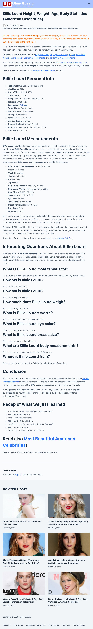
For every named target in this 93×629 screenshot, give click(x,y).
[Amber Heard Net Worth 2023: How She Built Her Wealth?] (24, 506)
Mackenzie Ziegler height (43, 70)
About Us (6, 625)
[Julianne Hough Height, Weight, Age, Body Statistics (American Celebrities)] (69, 506)
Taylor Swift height (61, 54)
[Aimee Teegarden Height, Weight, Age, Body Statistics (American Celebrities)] (24, 544)
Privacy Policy (79, 625)
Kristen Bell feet (65, 238)
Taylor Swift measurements (62, 58)
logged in (19, 474)
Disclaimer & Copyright (36, 625)
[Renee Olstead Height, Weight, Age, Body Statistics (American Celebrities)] (69, 583)
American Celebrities (37, 28)
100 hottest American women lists (71, 62)
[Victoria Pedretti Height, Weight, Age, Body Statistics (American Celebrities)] (24, 583)
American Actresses (19, 28)
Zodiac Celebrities (70, 28)
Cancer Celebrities (54, 28)
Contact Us (18, 625)
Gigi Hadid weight (43, 54)
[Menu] (89, 4)
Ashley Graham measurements (31, 58)
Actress (6, 28)
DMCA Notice (54, 625)
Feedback (66, 625)
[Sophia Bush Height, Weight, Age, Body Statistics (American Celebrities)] (69, 544)
